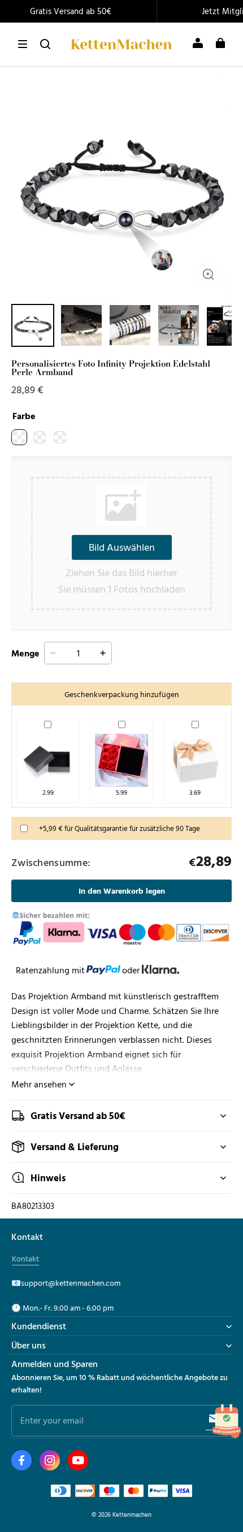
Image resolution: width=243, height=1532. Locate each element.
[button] (22, 44)
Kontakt (25, 1258)
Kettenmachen (131, 1514)
